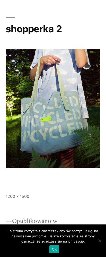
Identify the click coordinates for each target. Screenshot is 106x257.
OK (54, 249)
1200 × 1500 (17, 196)
